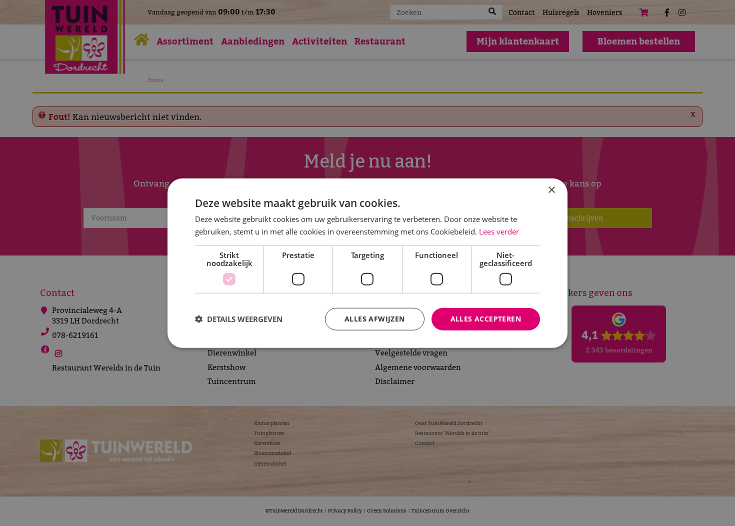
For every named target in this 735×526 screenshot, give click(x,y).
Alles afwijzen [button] (374, 319)
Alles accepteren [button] (485, 319)
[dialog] (368, 263)
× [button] (551, 190)
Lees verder (499, 231)
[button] (238, 319)
